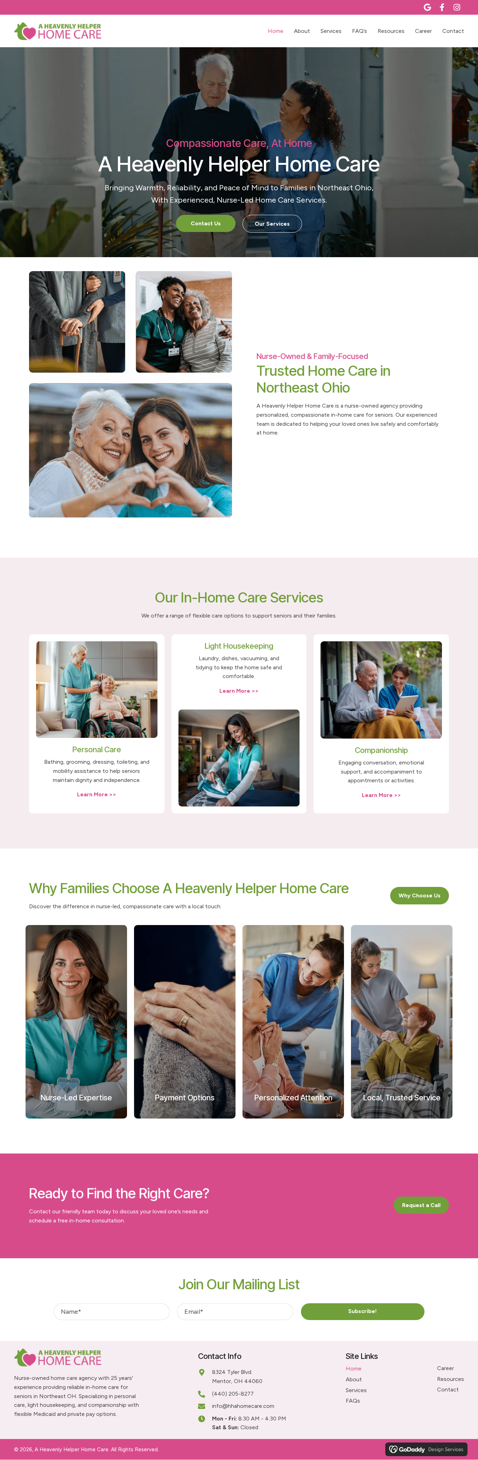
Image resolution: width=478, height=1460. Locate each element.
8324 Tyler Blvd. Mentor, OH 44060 (237, 1377)
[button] (427, 7)
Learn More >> (96, 794)
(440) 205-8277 (233, 1393)
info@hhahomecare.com (243, 1406)
